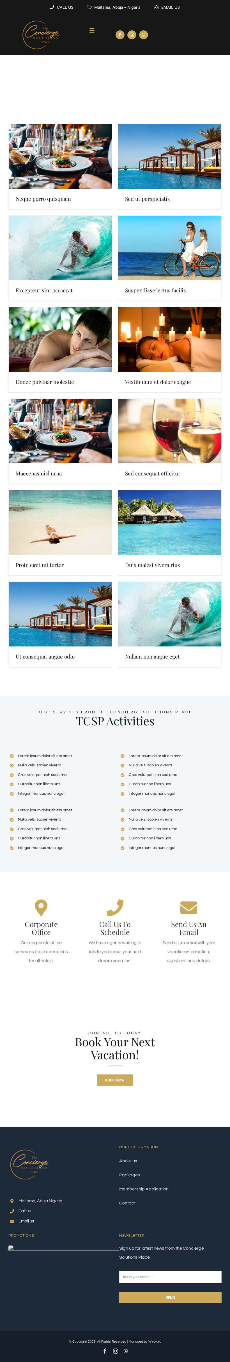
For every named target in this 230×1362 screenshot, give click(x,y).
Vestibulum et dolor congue (158, 381)
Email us (26, 1221)
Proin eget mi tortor (40, 564)
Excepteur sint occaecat (44, 290)
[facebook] (120, 34)
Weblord (154, 1341)
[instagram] (131, 34)
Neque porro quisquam (43, 198)
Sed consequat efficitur (152, 473)
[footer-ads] (63, 1247)
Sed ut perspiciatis (147, 198)
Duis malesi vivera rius (152, 564)
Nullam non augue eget (152, 656)
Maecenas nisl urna (39, 473)
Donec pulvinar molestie (45, 381)
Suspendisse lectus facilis (155, 290)
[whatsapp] (143, 34)
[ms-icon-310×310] (41, 17)
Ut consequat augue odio (45, 656)
